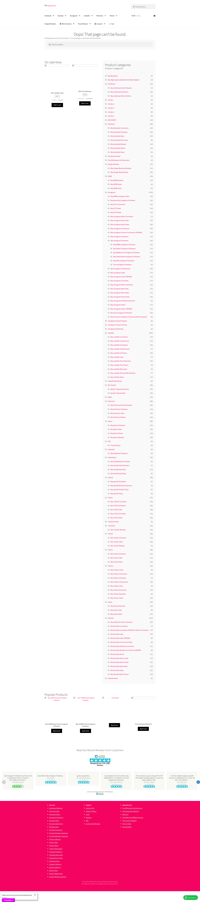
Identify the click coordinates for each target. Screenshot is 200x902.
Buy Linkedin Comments (119, 337)
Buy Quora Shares (117, 433)
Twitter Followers (55, 839)
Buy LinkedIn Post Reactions (121, 361)
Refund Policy (126, 827)
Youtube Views (113, 678)
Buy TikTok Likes (116, 510)
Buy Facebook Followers (119, 132)
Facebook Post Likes (56, 858)
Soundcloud (112, 457)
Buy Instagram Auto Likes (120, 220)
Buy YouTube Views (117, 670)
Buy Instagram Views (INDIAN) (121, 309)
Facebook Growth (114, 156)
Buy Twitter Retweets (118, 594)
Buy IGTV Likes (116, 208)
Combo (110, 100)
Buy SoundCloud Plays (118, 473)
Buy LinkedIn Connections (120, 341)
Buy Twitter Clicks (117, 570)
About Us (125, 814)
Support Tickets (91, 811)
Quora (110, 421)
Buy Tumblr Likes (117, 542)
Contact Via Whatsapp (93, 824)
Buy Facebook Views (117, 152)
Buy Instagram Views (118, 305)
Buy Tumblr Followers (118, 538)
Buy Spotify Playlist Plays (120, 489)
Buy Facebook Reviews (118, 144)
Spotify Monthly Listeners (57, 877)
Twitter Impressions (55, 849)
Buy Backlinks (113, 76)
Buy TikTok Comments (119, 502)
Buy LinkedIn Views (117, 377)
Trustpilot (111, 526)
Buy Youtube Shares (117, 654)
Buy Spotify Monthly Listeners (121, 486)
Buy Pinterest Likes (117, 413)
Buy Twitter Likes (117, 586)
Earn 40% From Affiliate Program (132, 818)
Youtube (60, 16)
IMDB (110, 176)
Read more (56, 731)
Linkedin (111, 333)
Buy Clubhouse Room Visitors (121, 96)
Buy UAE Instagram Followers (123, 261)
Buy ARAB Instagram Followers (124, 244)
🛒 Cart (111, 24)
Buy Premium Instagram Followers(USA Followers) (129, 317)
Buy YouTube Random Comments (122, 646)
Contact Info (90, 808)
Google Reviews (50, 24)
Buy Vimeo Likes (116, 610)
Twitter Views (53, 846)
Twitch (110, 550)
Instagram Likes (54, 811)
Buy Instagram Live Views (119, 281)
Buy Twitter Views (117, 598)
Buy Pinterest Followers (119, 409)
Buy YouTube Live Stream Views (121, 642)
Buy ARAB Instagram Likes (120, 196)
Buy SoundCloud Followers (120, 465)
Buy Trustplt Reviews (118, 530)
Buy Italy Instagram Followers (121, 313)
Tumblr (110, 534)
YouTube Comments (55, 830)
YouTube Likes (54, 827)
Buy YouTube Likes (117, 634)
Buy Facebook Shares (118, 148)
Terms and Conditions (129, 821)
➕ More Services (65, 24)
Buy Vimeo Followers (118, 606)
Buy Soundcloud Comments (120, 461)
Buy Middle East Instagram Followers (126, 252)
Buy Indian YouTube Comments (121, 622)
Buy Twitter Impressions (119, 582)
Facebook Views (54, 861)
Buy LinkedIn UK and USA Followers (123, 373)
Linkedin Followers (55, 864)
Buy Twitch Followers (118, 554)
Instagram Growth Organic (117, 321)
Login (87, 814)
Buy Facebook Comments (120, 128)
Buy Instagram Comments (120, 228)
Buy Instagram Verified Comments (123, 301)
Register (88, 818)
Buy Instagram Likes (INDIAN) (121, 277)
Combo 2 (111, 104)
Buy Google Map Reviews (119, 172)
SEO (109, 441)
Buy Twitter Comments (119, 574)
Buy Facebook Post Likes (119, 140)
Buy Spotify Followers (118, 481)
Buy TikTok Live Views (118, 514)
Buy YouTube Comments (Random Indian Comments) (129, 630)
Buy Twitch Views (117, 562)
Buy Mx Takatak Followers (120, 389)
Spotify (110, 477)
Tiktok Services (113, 522)
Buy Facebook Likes (117, 136)
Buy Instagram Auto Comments (122, 216)
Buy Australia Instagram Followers (123, 200)
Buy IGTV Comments (118, 204)
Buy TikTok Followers (118, 506)
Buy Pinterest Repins (118, 417)
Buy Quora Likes (116, 429)
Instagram (73, 16)
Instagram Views (54, 814)
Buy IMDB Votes (116, 188)
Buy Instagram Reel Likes (120, 289)
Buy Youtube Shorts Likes (119, 658)
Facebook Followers (55, 852)
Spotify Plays (53, 871)
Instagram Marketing (115, 329)
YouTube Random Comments (58, 833)
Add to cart (57, 105)
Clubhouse (111, 84)
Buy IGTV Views (116, 212)
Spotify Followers (55, 867)
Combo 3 (111, 108)
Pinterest (99, 16)
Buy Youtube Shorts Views (120, 662)
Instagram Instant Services (117, 325)
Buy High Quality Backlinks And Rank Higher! (123, 80)
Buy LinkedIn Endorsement (120, 349)
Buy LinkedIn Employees (119, 345)
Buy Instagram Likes (118, 273)
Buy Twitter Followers (118, 578)
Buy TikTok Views (117, 518)
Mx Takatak (112, 385)
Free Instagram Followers (122, 265)
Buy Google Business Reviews (121, 168)
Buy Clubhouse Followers (119, 92)
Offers (110, 397)
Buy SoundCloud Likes (118, 469)
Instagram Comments (56, 818)
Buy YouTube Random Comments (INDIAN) (126, 650)
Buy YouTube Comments (119, 626)
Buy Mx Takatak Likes (118, 393)
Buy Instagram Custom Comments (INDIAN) (126, 232)
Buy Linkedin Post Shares (119, 365)
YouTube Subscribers (56, 824)
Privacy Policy (126, 824)
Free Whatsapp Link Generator (119, 160)
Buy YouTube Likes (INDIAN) (120, 638)
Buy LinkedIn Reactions (119, 369)
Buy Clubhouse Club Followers (121, 88)
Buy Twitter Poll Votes (119, 590)
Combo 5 (111, 116)
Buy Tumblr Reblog (117, 546)
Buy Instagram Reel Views (120, 293)
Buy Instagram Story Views (120, 297)
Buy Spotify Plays (117, 494)
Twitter (110, 566)
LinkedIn (87, 16)
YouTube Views (54, 821)
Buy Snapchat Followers (119, 453)
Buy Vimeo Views (116, 614)
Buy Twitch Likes (116, 558)
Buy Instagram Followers (119, 236)
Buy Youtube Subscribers (119, 666)
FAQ (87, 821)
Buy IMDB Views (116, 184)
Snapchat (111, 449)
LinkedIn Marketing (115, 381)
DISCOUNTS (112, 120)
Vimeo (110, 602)
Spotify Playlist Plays (56, 874)
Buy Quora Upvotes (117, 437)
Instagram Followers (55, 808)
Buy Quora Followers (118, 425)
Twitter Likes (53, 843)
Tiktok (111, 16)
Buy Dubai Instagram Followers (124, 249)
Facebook (48, 16)
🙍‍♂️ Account (98, 24)
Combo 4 (111, 112)
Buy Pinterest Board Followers (121, 405)
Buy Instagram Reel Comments (122, 285)
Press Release (83, 24)
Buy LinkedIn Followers (119, 353)
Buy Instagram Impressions (120, 269)
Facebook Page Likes (56, 855)
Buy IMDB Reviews (117, 180)
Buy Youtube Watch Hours (120, 674)
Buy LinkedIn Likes (117, 357)
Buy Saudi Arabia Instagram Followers (126, 257)
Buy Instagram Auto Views (120, 224)
